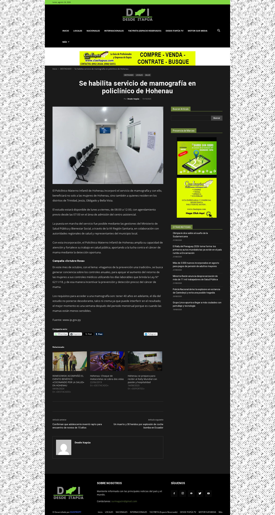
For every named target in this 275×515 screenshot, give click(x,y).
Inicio (65, 30)
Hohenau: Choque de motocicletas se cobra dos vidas (107, 377)
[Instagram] (183, 493)
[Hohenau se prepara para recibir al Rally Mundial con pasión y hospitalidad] (145, 361)
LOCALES (77, 30)
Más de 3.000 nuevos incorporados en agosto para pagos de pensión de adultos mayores (196, 265)
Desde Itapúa (133, 99)
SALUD (147, 75)
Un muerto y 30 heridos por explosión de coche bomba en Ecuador (138, 426)
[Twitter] (200, 493)
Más (64, 41)
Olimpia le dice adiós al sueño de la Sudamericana (190, 235)
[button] (218, 30)
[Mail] (191, 493)
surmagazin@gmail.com (124, 501)
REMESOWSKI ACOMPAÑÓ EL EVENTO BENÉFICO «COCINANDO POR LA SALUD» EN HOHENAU (68, 380)
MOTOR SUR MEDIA (197, 30)
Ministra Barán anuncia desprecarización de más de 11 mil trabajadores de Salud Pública (195, 278)
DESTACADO (65, 68)
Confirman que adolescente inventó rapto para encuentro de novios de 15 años (77, 426)
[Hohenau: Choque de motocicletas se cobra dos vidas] (107, 361)
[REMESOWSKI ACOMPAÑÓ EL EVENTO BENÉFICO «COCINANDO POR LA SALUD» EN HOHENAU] (70, 361)
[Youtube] (208, 493)
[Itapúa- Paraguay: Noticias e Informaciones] (137, 15)
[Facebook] (174, 493)
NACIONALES (93, 30)
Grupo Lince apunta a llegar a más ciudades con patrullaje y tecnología (197, 304)
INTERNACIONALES (114, 30)
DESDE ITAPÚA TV (174, 30)
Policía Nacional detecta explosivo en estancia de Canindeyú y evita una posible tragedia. (196, 291)
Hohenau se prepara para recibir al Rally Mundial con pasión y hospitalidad (142, 379)
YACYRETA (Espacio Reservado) (144, 30)
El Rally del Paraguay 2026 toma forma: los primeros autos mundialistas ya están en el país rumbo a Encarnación (197, 249)
